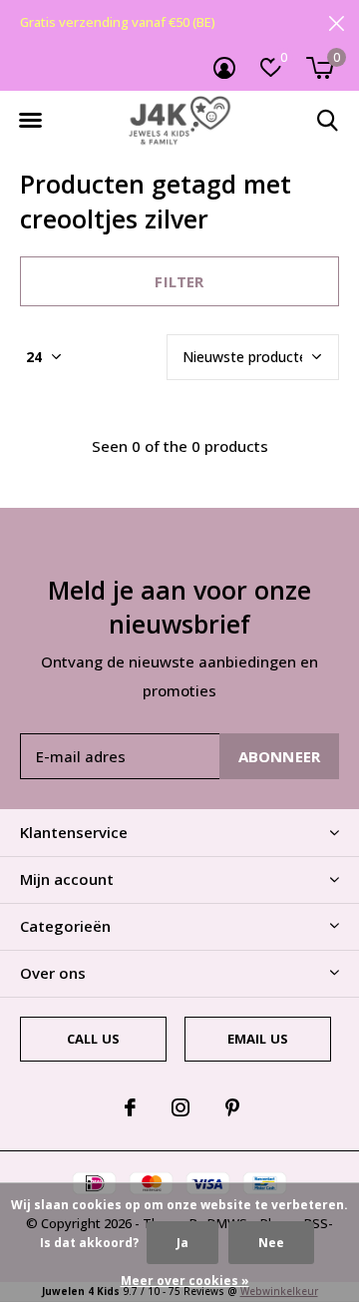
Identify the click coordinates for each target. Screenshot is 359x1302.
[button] (30, 121)
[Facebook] (130, 1107)
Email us (257, 1039)
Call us (93, 1039)
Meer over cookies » (185, 1280)
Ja (182, 1242)
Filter (179, 281)
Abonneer (279, 756)
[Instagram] (180, 1107)
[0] (319, 68)
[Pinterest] (232, 1107)
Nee (271, 1242)
